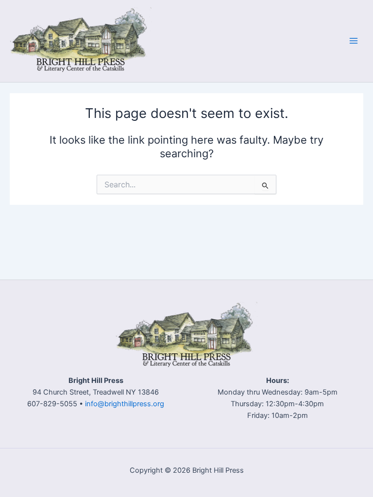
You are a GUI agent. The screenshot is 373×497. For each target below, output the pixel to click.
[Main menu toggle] (353, 40)
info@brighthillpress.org (124, 403)
